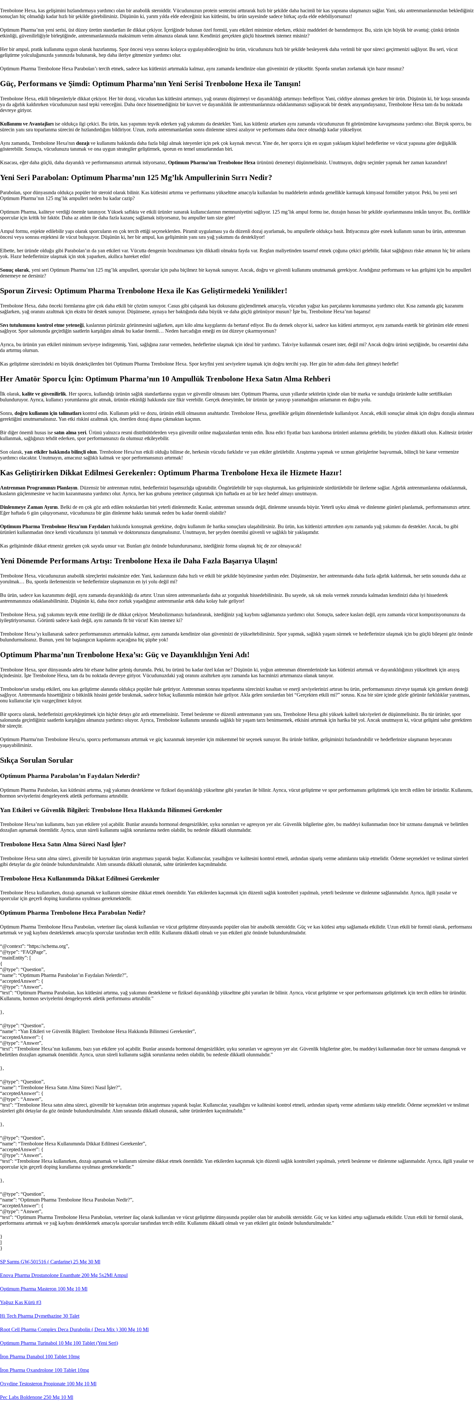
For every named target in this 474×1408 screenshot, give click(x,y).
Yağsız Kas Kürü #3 (20, 1302)
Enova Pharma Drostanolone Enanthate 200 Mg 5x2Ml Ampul (64, 1275)
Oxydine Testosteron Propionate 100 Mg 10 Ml (48, 1383)
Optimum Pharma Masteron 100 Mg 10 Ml (43, 1289)
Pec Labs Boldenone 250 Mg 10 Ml (36, 1397)
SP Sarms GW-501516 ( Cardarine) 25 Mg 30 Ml (50, 1261)
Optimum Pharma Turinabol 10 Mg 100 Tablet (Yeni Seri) (59, 1343)
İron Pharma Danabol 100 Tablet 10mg (40, 1356)
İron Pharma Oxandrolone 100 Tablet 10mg (44, 1370)
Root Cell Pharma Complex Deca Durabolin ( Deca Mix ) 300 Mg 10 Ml (74, 1329)
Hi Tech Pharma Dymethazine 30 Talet (39, 1316)
